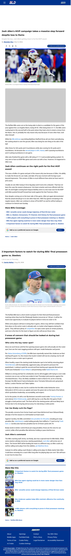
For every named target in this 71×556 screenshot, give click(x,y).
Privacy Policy (52, 537)
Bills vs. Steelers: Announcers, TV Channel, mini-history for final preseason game (35, 215)
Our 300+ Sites (53, 534)
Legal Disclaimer (39, 540)
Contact (36, 534)
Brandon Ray (8, 42)
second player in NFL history (35, 150)
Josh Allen (14, 236)
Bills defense (16, 139)
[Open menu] (4, 3)
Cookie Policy (23, 540)
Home (7, 236)
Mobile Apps (11, 537)
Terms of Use (11, 540)
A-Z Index (10, 543)
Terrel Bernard (10, 365)
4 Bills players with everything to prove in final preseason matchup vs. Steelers (35, 218)
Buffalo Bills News (16, 520)
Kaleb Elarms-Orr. (52, 370)
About (9, 534)
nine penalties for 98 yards (40, 419)
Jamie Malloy (9, 262)
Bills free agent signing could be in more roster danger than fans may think (34, 221)
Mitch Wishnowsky (20, 399)
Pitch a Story (37, 537)
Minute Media (11, 548)
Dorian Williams (26, 370)
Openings (22, 534)
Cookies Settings (25, 543)
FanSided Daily (24, 537)
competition (30, 328)
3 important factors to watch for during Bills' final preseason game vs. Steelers (35, 224)
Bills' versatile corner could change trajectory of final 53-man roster (31, 212)
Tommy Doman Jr (56, 396)
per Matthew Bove (42, 446)
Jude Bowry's (19, 421)
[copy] (16, 46)
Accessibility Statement (56, 540)
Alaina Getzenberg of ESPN (17, 353)
